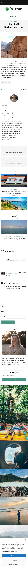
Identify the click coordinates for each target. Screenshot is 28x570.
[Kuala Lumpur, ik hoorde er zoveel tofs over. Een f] (14, 427)
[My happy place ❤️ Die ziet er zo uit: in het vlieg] (14, 455)
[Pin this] (26, 90)
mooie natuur (6, 82)
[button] (25, 540)
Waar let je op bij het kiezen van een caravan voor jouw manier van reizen (14, 192)
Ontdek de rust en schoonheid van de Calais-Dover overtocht (14, 238)
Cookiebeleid (9, 567)
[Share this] (20, 90)
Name (2, 306)
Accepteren (14, 555)
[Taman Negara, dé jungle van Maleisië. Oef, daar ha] (14, 399)
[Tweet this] (22, 90)
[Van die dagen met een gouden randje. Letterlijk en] (14, 511)
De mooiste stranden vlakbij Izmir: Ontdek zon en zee (14, 215)
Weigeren (14, 560)
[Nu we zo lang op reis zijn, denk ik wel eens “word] (14, 483)
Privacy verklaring (16, 567)
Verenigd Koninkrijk (17, 236)
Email (2, 311)
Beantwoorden (22, 259)
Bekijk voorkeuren (14, 564)
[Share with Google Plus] (24, 90)
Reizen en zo (14, 21)
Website (3, 316)
